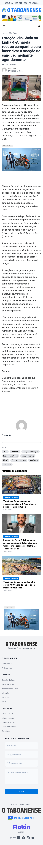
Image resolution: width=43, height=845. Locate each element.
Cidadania (15, 451)
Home (4, 33)
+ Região (5, 693)
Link (5, 233)
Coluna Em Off (7, 714)
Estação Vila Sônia (10, 456)
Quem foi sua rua (8, 722)
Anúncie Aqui (7, 668)
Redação (12, 69)
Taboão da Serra (8, 680)
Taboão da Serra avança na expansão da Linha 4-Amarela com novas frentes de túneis (19, 504)
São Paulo (13, 33)
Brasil (4, 702)
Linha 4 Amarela (28, 456)
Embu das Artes (8, 684)
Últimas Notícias (8, 718)
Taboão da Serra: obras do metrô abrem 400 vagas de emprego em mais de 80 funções (19, 585)
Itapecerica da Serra (10, 689)
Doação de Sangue (30, 451)
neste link (34, 223)
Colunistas (6, 731)
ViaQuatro (7, 464)
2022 (5, 451)
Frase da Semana (9, 727)
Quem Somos (7, 664)
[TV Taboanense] (21, 818)
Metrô (5, 460)
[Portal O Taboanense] (21, 810)
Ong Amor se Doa (19, 460)
